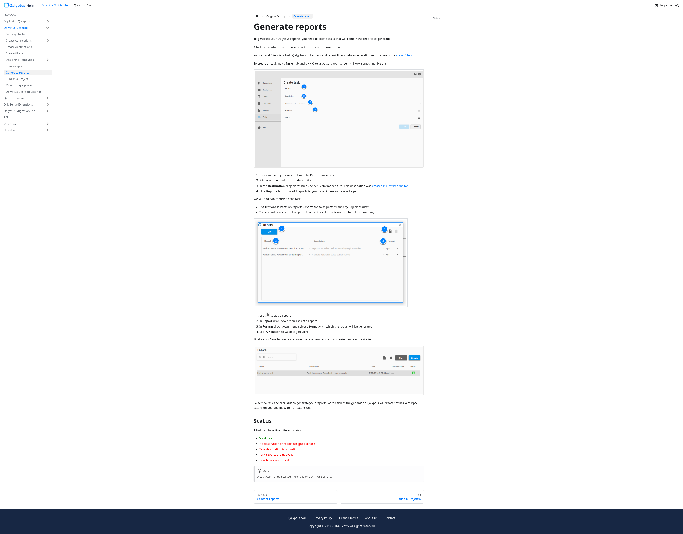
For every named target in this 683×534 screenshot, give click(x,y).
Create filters (14, 53)
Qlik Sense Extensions (18, 104)
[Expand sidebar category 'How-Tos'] (48, 130)
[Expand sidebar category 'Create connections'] (48, 40)
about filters (404, 55)
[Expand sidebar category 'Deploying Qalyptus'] (48, 21)
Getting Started (16, 34)
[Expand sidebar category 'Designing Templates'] (48, 60)
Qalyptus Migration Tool (20, 111)
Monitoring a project (20, 85)
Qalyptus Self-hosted (55, 5)
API (6, 117)
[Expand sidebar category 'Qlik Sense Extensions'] (48, 104)
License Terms (348, 518)
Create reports (15, 66)
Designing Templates (20, 60)
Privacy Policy (323, 518)
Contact (390, 518)
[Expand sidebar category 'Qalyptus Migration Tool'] (48, 111)
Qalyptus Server (14, 98)
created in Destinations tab (390, 186)
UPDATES (10, 124)
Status (436, 18)
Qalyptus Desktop (16, 28)
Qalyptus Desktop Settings (24, 92)
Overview (10, 15)
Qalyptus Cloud (84, 5)
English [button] (664, 5)
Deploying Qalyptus (17, 21)
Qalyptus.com (297, 518)
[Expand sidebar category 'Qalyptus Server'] (48, 98)
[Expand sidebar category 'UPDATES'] (48, 124)
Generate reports (17, 72)
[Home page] (257, 16)
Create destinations (19, 47)
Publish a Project (17, 79)
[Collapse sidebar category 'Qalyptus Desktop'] (48, 28)
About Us (371, 518)
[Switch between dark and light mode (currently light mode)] (677, 5)
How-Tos (9, 130)
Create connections (19, 40)
